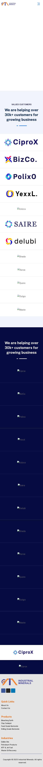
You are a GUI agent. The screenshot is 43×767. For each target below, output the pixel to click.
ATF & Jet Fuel (7, 748)
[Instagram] (8, 690)
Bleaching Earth (7, 720)
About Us (4, 705)
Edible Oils (5, 742)
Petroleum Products (9, 745)
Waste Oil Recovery (8, 750)
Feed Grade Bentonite (9, 726)
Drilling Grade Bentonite (10, 729)
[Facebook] (3, 690)
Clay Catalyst (6, 723)
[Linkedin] (13, 690)
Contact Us (5, 708)
